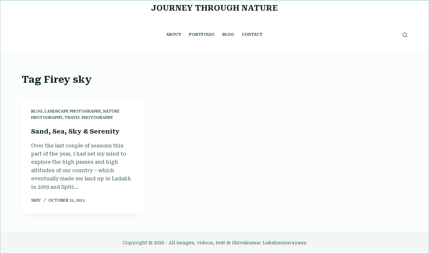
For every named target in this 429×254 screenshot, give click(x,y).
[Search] (405, 35)
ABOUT (173, 34)
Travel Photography (88, 117)
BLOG (228, 34)
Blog (36, 111)
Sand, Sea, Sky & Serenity (75, 131)
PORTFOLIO (202, 34)
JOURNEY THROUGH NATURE (214, 8)
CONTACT (252, 34)
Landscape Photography (73, 111)
